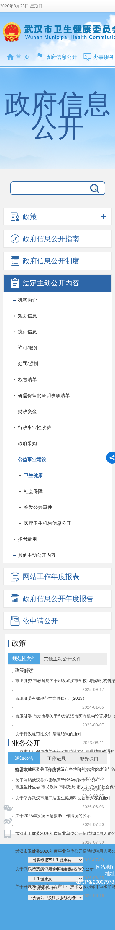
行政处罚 (89, 769)
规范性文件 (24, 658)
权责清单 (27, 379)
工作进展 (56, 758)
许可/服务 (28, 347)
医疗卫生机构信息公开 (47, 523)
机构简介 (27, 299)
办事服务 (103, 57)
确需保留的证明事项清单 (44, 395)
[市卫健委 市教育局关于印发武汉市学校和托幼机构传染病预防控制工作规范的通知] (57, 672)
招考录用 (27, 539)
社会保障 (33, 491)
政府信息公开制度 (51, 261)
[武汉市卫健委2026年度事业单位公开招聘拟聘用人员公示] (57, 807)
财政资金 (27, 411)
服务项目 (89, 758)
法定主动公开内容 (51, 283)
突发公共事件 (38, 507)
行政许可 (56, 769)
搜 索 (93, 188)
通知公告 (24, 758)
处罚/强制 (28, 363)
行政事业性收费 (34, 427)
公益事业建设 (32, 459)
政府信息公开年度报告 (58, 599)
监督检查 (24, 769)
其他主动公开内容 (37, 555)
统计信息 (27, 331)
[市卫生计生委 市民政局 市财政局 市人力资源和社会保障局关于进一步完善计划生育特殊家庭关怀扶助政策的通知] (57, 725)
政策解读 (24, 670)
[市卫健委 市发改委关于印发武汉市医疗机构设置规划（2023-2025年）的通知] (57, 689)
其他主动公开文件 (62, 658)
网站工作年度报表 (51, 576)
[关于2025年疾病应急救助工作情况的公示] (57, 789)
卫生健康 (33, 475)
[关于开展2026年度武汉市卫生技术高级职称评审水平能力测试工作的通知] (57, 824)
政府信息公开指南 (51, 239)
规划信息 (27, 315)
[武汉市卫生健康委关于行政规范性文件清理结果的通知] (57, 707)
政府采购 (27, 443)
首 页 (22, 57)
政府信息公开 (61, 57)
